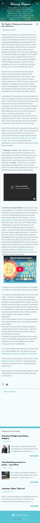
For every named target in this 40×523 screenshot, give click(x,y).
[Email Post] (7, 385)
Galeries (24, 519)
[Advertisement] (20, 409)
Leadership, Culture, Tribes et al (13, 488)
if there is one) (27, 249)
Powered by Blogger (21, 515)
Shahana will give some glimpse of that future (21, 354)
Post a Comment (9, 392)
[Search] (37, 4)
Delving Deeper (20, 4)
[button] (37, 24)
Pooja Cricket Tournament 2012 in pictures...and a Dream (13, 463)
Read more (34, 456)
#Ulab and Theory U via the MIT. (12, 361)
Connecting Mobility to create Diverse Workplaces (15, 437)
